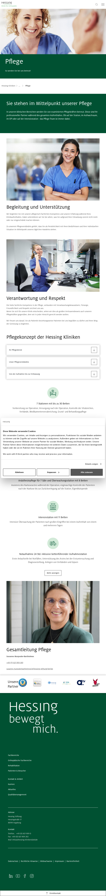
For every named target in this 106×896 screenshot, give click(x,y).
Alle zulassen (87, 472)
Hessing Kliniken (8, 86)
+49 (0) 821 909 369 (14, 663)
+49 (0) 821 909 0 (23, 833)
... (19, 86)
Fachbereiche (30, 86)
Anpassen (51, 472)
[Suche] (96, 4)
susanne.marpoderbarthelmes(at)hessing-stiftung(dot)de (29, 669)
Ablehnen (19, 472)
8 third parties (22, 454)
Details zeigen (91, 464)
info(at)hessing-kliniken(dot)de (25, 840)
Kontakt (11, 829)
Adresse (11, 812)
